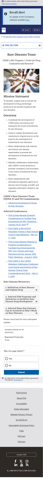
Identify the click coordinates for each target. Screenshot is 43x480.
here (27, 20)
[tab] (21, 288)
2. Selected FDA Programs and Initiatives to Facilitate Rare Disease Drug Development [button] (20, 299)
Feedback (41, 236)
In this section (10, 45)
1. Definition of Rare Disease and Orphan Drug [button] (20, 288)
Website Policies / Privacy (21, 415)
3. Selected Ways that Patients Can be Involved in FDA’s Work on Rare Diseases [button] (21, 310)
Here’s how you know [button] (9, 4)
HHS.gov (21, 436)
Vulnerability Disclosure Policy (21, 425)
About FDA (21, 398)
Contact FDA (21, 455)
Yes (10, 358)
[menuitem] (21, 332)
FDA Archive (21, 393)
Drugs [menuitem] (7, 340)
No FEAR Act (21, 420)
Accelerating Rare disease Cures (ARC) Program (21, 37)
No (10, 365)
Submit (21, 372)
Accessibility (21, 404)
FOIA (21, 431)
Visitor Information (21, 409)
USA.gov (21, 442)
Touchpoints (17, 380)
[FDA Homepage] (4, 30)
